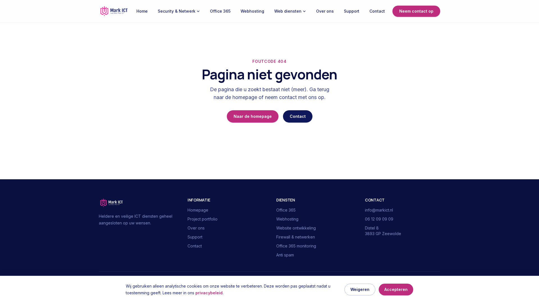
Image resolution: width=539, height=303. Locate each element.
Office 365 (220, 11)
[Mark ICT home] (114, 11)
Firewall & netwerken (295, 237)
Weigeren (359, 289)
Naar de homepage (253, 116)
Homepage (198, 210)
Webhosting (252, 11)
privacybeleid (209, 292)
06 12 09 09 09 (379, 219)
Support (351, 11)
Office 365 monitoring (296, 246)
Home (142, 11)
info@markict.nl (379, 210)
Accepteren (396, 289)
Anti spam (285, 254)
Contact (377, 11)
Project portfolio (203, 219)
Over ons (325, 11)
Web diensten (288, 11)
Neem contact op (416, 11)
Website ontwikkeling (296, 228)
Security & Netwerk (176, 11)
